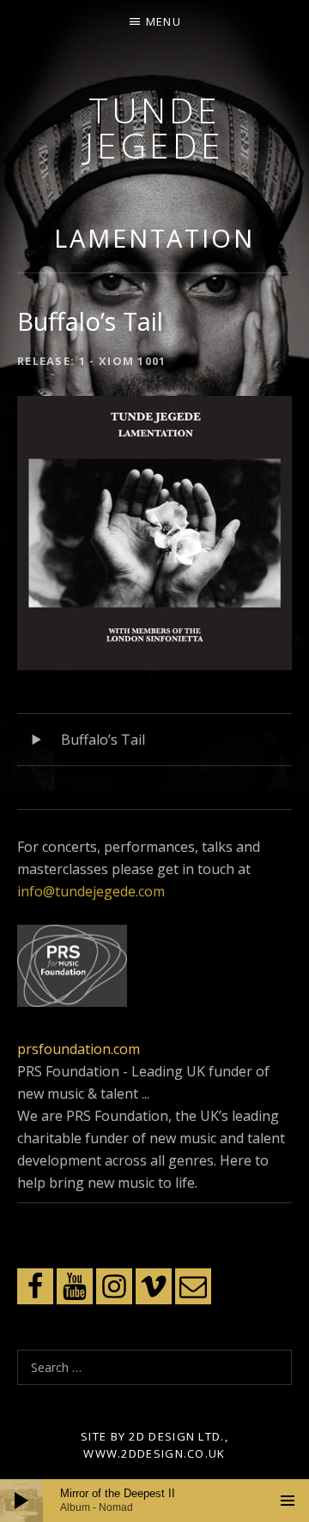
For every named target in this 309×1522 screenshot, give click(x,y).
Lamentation (154, 238)
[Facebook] (35, 1286)
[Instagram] (114, 1286)
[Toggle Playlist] (287, 1500)
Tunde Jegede (155, 127)
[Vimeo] (154, 1286)
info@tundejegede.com (91, 891)
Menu (163, 21)
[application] (154, 1500)
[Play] (21, 1500)
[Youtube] (75, 1286)
